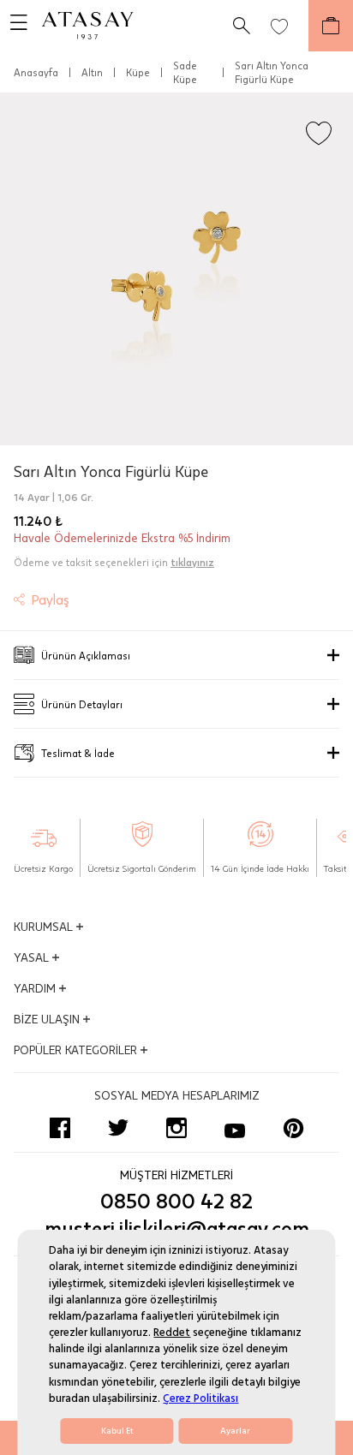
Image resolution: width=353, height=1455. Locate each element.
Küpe (138, 72)
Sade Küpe (185, 72)
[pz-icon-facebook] (60, 1128)
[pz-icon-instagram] (176, 1128)
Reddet (171, 1332)
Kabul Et (117, 1431)
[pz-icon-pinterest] (293, 1128)
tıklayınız (192, 562)
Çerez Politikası (200, 1398)
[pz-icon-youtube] (234, 1128)
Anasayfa (36, 72)
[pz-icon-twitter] (118, 1128)
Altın (92, 72)
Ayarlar (235, 1431)
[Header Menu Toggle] (13, 25)
